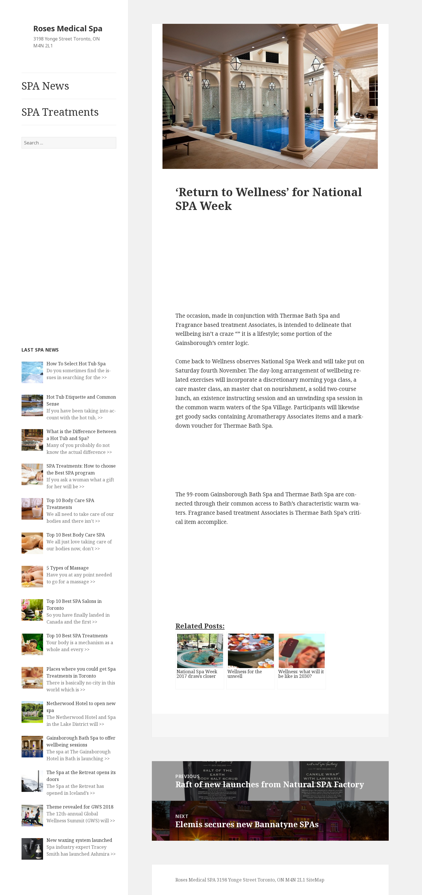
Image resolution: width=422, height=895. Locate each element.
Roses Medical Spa (67, 28)
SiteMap (315, 880)
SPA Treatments (60, 112)
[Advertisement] (65, 247)
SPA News (45, 86)
